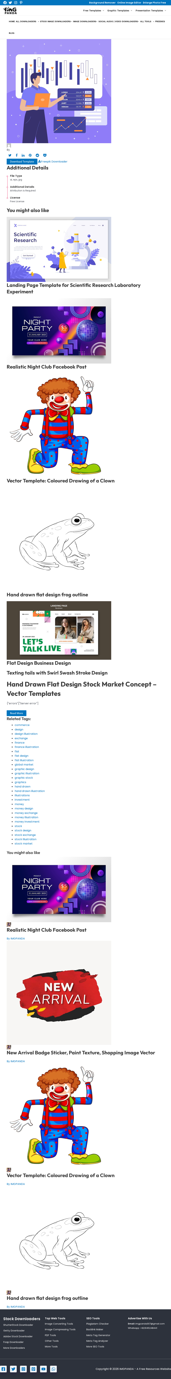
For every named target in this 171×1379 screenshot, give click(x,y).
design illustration (26, 734)
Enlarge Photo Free (154, 2)
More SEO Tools (95, 1346)
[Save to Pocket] (45, 155)
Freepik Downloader (54, 161)
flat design (21, 756)
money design (24, 808)
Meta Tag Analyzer (97, 1341)
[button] (102, 10)
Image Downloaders (84, 21)
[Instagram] (15, 2)
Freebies (160, 21)
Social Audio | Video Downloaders (118, 21)
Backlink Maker (94, 1329)
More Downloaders (14, 1348)
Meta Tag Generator (98, 1335)
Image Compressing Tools (60, 1329)
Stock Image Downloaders (55, 21)
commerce (22, 725)
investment (22, 800)
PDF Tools (50, 1335)
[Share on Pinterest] (30, 155)
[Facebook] (5, 2)
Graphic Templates (118, 10)
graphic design (24, 769)
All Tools (145, 21)
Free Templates (92, 10)
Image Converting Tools (59, 1323)
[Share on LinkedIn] (23, 155)
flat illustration (24, 760)
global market (24, 764)
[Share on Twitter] (10, 155)
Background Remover (102, 2)
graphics (20, 782)
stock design (23, 830)
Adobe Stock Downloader (18, 1336)
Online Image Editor (129, 2)
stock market (24, 843)
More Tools (51, 1346)
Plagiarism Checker (97, 1323)
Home (12, 21)
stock (18, 826)
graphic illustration (27, 773)
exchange (21, 738)
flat (17, 751)
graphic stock (24, 778)
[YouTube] (43, 1369)
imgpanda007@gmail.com (150, 1323)
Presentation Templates (149, 10)
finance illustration (27, 747)
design (19, 729)
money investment (27, 822)
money (19, 804)
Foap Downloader (13, 1342)
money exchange (26, 813)
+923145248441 (148, 1328)
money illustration (26, 817)
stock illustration (25, 839)
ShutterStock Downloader (18, 1325)
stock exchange (25, 835)
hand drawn (22, 786)
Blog (11, 33)
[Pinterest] (21, 2)
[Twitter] (10, 2)
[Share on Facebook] (16, 155)
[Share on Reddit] (37, 155)
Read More (16, 713)
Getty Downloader (14, 1330)
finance (20, 743)
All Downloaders (26, 21)
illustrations (22, 795)
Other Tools (52, 1341)
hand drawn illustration (30, 791)
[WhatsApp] (53, 1369)
